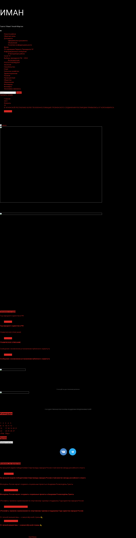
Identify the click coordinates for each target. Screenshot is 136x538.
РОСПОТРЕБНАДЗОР (12, 62)
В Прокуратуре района (16, 54)
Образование (9, 82)
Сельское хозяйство (11, 71)
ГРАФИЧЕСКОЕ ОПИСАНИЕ (10, 332)
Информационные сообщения (15, 52)
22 (1, 431)
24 (6, 431)
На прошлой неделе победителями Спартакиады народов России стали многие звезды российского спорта (42, 468)
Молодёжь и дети (11, 490)
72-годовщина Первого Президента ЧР (18, 49)
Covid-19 (7, 56)
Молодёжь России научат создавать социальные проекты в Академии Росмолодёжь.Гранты (36, 484)
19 (11, 428)
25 (8, 431)
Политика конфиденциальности (20, 45)
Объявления (12, 43)
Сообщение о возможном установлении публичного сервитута (25, 349)
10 (6, 426)
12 (11, 426)
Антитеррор (8, 84)
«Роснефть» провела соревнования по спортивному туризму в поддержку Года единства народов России (42, 501)
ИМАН (12, 12)
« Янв (2, 433)
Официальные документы (18, 41)
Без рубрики (9, 474)
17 (6, 428)
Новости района (10, 34)
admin (4, 125)
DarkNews (33, 537)
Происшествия (9, 78)
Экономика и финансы (12, 89)
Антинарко (8, 87)
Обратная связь (10, 36)
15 (1, 428)
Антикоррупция (13, 60)
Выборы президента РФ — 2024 (16, 58)
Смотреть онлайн (6, 95)
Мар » (7, 433)
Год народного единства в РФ (12, 316)
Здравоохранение (10, 73)
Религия (7, 76)
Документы (8, 38)
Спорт (6, 69)
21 (16, 428)
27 (14, 431)
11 (8, 426)
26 (11, 431)
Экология (7, 65)
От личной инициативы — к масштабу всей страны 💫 (21, 517)
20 (14, 428)
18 (8, 428)
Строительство (9, 67)
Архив (6, 47)
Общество (8, 80)
